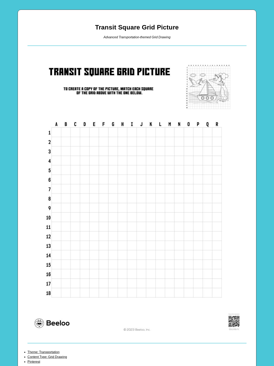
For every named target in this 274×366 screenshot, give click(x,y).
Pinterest (33, 361)
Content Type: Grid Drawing (47, 357)
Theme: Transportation (43, 352)
